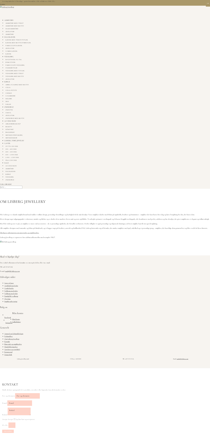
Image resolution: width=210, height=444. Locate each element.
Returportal (8, 352)
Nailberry (10, 132)
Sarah (8, 104)
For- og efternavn (8, 396)
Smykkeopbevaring (14, 135)
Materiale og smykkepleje (13, 344)
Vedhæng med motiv (14, 76)
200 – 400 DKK (11, 149)
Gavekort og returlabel (12, 349)
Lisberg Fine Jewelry (14, 141)
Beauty (8, 127)
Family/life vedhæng (15, 65)
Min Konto (16, 319)
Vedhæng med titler (14, 71)
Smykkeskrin (11, 138)
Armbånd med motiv (14, 26)
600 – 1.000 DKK (11, 155)
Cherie (8, 93)
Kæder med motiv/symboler (18, 43)
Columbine (10, 96)
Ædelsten (9, 31)
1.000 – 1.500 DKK (12, 157)
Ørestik (9, 110)
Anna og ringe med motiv (17, 85)
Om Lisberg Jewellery (11, 339)
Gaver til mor (9, 283)
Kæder (8, 54)
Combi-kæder (11, 51)
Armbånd (9, 20)
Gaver (7, 143)
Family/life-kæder (13, 45)
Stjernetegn (11, 68)
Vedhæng (9, 57)
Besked (4, 415)
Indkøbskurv (16, 322)
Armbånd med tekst (14, 23)
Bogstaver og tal (13, 59)
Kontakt (7, 342)
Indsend (8, 431)
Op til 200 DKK (11, 146)
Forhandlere (8, 336)
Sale (6, 163)
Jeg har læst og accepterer (25, 419)
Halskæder (9, 37)
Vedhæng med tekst (14, 73)
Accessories (10, 121)
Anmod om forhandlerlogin (13, 334)
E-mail (4, 403)
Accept (4, 419)
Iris (7, 101)
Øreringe (9, 107)
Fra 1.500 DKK (11, 160)
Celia (7, 87)
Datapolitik (8, 355)
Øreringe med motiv (14, 118)
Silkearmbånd (11, 29)
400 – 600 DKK (11, 152)
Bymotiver (10, 62)
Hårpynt (9, 129)
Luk (208, 3)
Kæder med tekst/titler (16, 40)
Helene (8, 99)
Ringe (7, 82)
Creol (8, 113)
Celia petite (11, 90)
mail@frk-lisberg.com (12, 271)
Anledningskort (13, 124)
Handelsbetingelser (11, 347)
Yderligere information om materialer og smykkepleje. (19, 233)
